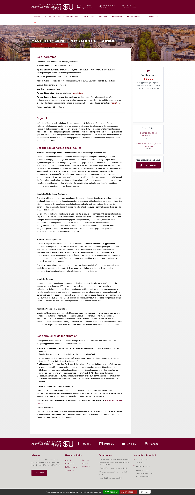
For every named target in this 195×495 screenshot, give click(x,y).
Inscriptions (150, 17)
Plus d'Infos (39, 473)
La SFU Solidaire (71, 467)
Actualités (103, 17)
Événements (117, 17)
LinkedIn (131, 444)
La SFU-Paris (70, 463)
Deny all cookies (129, 492)
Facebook (87, 444)
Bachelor (85, 460)
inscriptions (78, 93)
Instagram (109, 444)
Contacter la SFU (150, 165)
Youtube (153, 444)
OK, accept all (112, 492)
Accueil (37, 17)
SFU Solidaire (88, 17)
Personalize (144, 492)
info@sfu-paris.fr (86, 8)
